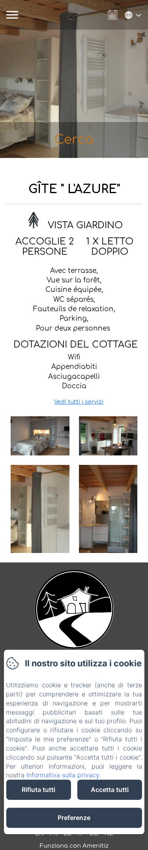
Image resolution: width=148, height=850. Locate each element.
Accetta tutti (110, 790)
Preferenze (74, 818)
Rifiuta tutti (38, 790)
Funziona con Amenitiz (74, 845)
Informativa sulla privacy (62, 775)
